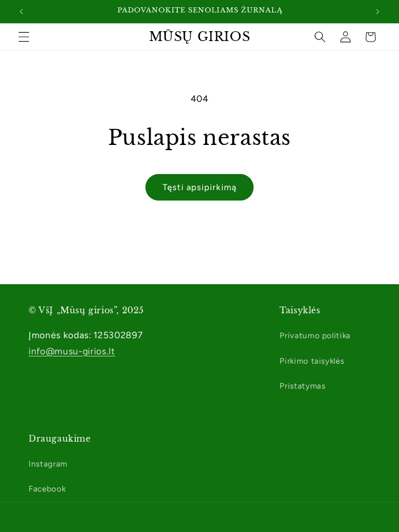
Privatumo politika (315, 335)
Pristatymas (302, 386)
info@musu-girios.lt (72, 350)
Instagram (48, 464)
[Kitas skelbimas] (377, 11)
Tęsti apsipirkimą (199, 187)
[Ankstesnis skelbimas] (21, 11)
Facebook (47, 489)
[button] (23, 36)
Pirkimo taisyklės (312, 361)
